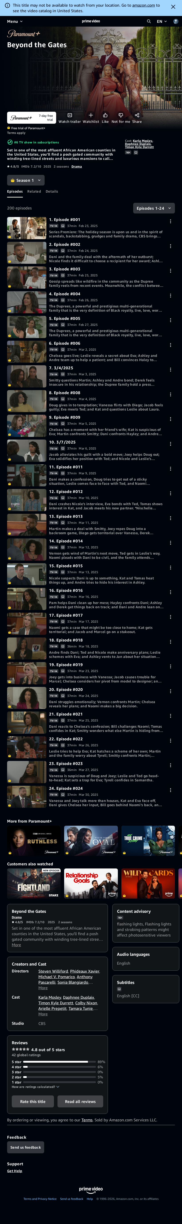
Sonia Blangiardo (72, 982)
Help (90, 1199)
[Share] (137, 115)
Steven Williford (53, 971)
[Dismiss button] (173, 7)
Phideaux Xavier (84, 971)
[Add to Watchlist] (91, 115)
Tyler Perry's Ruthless (34, 841)
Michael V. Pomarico (56, 976)
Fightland (34, 883)
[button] (35, 1086)
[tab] (15, 191)
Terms (87, 1119)
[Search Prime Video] (148, 21)
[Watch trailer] (69, 115)
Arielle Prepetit (52, 1008)
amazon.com (143, 5)
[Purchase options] (170, 221)
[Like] (105, 115)
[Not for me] (121, 115)
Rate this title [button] (33, 1101)
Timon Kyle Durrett (139, 147)
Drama (76, 166)
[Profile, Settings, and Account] (175, 21)
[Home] (91, 21)
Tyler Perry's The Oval (91, 841)
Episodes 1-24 (150, 208)
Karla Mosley (142, 141)
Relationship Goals (91, 883)
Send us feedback (71, 1199)
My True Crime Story (148, 841)
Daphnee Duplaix (138, 144)
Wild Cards (148, 883)
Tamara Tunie (81, 1008)
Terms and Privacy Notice (40, 1199)
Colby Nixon (86, 1002)
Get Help (14, 1171)
